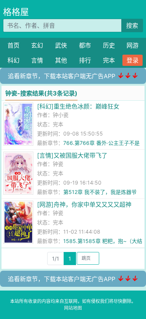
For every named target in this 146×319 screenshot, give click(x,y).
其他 (61, 60)
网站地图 (73, 308)
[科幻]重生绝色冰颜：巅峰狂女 (78, 106)
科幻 (13, 60)
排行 (85, 60)
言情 (37, 60)
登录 (133, 60)
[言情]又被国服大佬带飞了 (72, 155)
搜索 (132, 25)
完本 (109, 60)
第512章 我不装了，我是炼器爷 (100, 192)
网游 (133, 45)
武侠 (61, 45)
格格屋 (16, 12)
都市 (85, 45)
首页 (13, 45)
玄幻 (37, 45)
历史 (109, 45)
